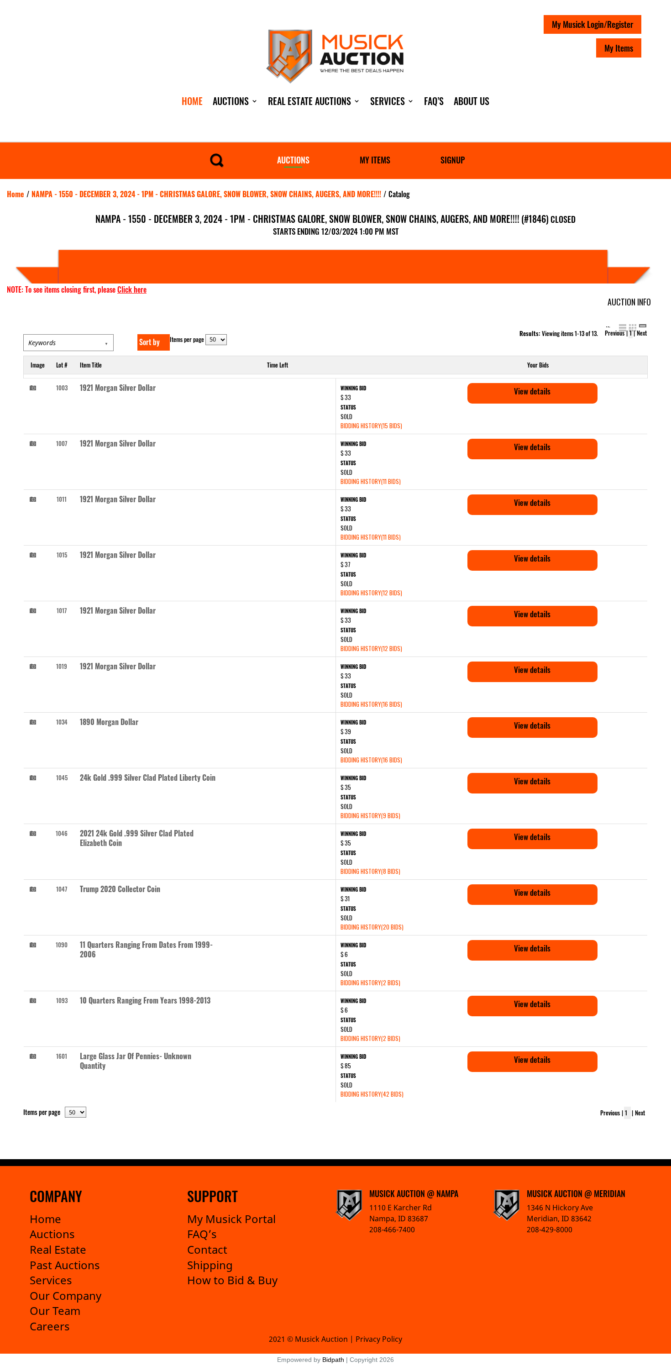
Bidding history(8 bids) (370, 871)
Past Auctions (65, 1264)
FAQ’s (202, 1233)
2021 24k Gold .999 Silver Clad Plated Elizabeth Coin (137, 838)
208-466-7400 (392, 1229)
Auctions (231, 101)
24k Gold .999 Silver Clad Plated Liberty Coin (147, 777)
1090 (62, 944)
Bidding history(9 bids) (370, 815)
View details (532, 391)
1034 (62, 721)
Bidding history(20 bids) (372, 926)
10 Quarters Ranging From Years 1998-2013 (145, 1000)
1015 (62, 554)
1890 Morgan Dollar (109, 721)
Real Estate (58, 1249)
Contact (207, 1249)
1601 (61, 1056)
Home (192, 101)
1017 (62, 610)
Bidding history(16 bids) (371, 704)
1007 (61, 443)
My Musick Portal (231, 1218)
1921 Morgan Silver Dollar (118, 387)
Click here (132, 289)
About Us (471, 101)
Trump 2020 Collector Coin (120, 888)
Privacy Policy (379, 1339)
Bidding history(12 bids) (371, 592)
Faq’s (434, 101)
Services (387, 101)
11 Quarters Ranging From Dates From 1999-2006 (146, 949)
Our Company (65, 1295)
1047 (61, 888)
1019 (61, 666)
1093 (62, 1000)
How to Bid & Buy (232, 1279)
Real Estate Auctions (309, 101)
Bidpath (333, 1359)
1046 (62, 833)
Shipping (210, 1264)
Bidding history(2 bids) (370, 982)
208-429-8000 (549, 1229)
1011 (62, 499)
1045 (62, 777)
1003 (62, 387)
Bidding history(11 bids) (371, 481)
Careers (50, 1326)
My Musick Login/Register (592, 24)
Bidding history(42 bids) (372, 1093)
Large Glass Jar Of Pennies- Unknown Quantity (135, 1061)
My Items (618, 48)
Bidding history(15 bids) (371, 425)
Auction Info (629, 302)
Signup (452, 160)
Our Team (55, 1310)
